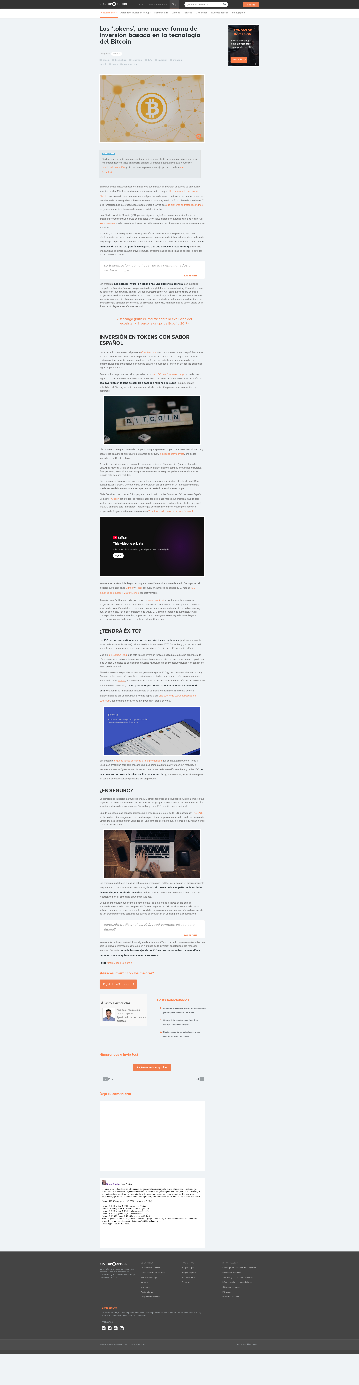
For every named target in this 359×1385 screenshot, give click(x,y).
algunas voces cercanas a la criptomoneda (138, 760)
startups (144, 1282)
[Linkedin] (122, 1328)
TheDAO (197, 813)
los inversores (107, 223)
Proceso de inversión (231, 1273)
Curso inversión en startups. (153, 1273)
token (115, 64)
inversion (162, 60)
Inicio (141, 4)
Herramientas (161, 12)
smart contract (156, 600)
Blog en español (189, 1273)
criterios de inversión (113, 167)
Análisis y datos (109, 12)
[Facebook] (109, 1328)
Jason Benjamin (123, 962)
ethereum (137, 60)
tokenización (130, 64)
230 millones (131, 592)
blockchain (120, 60)
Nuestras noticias (219, 12)
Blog (174, 4)
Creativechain (149, 352)
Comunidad (201, 12)
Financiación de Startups (152, 1268)
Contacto (185, 1282)
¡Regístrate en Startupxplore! (118, 984)
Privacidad (227, 1292)
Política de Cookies (230, 1297)
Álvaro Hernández (115, 1003)
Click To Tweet (190, 276)
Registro (251, 5)
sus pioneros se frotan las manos (184, 204)
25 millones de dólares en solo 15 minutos (171, 511)
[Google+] (116, 1328)
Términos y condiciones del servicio (238, 1277)
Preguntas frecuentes (150, 1297)
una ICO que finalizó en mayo (168, 374)
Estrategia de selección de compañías (239, 1268)
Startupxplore (238, 12)
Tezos (139, 587)
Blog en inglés (188, 1268)
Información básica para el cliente (237, 1282)
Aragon (115, 498)
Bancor (130, 587)
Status (121, 680)
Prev (108, 1079)
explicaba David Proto (172, 453)
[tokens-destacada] (152, 109)
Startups (176, 12)
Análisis (117, 54)
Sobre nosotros (188, 1277)
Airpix (110, 962)
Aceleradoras (147, 1292)
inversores (145, 1287)
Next (198, 1079)
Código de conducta (231, 1287)
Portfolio (188, 12)
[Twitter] (103, 1328)
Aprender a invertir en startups (135, 12)
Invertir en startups (158, 4)
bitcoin (106, 60)
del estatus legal (118, 654)
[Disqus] (152, 1136)
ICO (150, 60)
